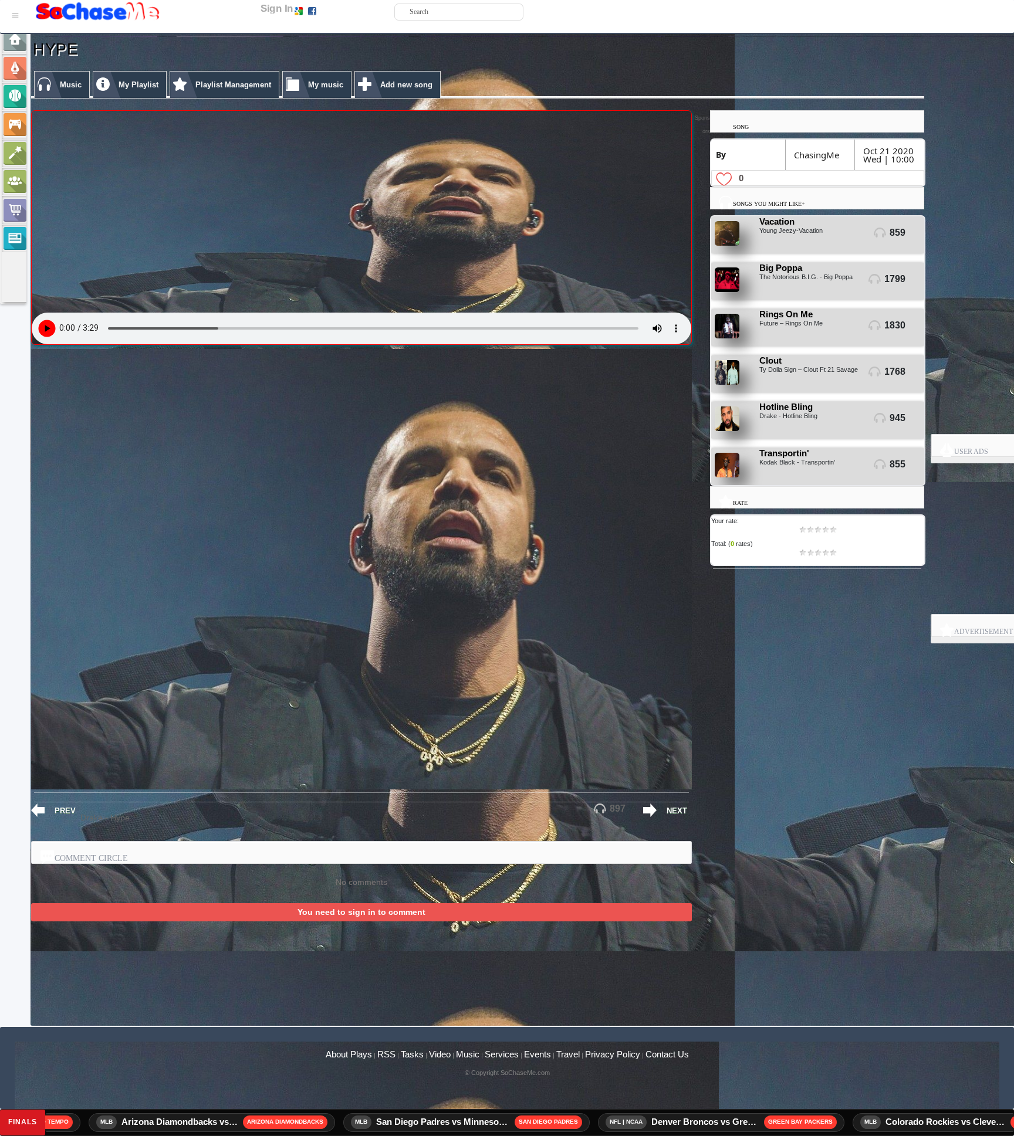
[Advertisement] (478, 1008)
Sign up (330, 10)
